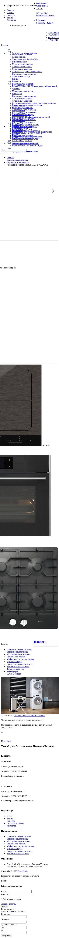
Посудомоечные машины (24, 74)
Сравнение (42, 6)
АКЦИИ (54, 40)
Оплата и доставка (15, 823)
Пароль (4, 894)
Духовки (16, 88)
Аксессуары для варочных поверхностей (31, 117)
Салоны (10, 12)
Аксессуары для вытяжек (24, 119)
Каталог (5, 45)
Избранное (42, 3)
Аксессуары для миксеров (24, 112)
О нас (9, 816)
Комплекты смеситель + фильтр (27, 133)
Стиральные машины (22, 66)
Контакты (11, 20)
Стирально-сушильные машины (27, 71)
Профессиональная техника (20, 664)
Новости (11, 15)
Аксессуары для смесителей (25, 143)
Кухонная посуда (14, 661)
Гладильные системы (22, 54)
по (2, 930)
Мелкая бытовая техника (18, 654)
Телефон (5, 919)
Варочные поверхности (23, 84)
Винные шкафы (19, 62)
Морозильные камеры (22, 64)
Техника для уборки (16, 657)
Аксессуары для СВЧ (22, 129)
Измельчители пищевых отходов (27, 145)
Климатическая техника (18, 666)
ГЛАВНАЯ (53, 33)
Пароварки (17, 93)
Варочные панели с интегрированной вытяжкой (34, 86)
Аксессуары (12, 671)
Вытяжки (16, 81)
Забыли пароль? (8, 904)
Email (3, 891)
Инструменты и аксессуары (25, 138)
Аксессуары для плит (22, 115)
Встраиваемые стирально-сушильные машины (34, 103)
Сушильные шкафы (21, 76)
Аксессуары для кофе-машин (25, 124)
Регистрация (48, 15)
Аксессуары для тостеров (24, 110)
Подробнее (6, 741)
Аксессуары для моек (22, 140)
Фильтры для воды (15, 669)
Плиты (15, 79)
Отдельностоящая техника (19, 649)
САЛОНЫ (54, 35)
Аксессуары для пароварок (24, 127)
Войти (39, 15)
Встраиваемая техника (17, 652)
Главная (10, 10)
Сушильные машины (22, 69)
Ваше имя (5, 914)
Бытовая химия (14, 674)
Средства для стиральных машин (27, 105)
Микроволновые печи (22, 91)
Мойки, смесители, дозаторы (20, 659)
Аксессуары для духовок (23, 122)
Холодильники (19, 57)
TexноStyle (23, 871)
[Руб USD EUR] (39, 8)
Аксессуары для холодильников (27, 137)
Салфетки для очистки (22, 107)
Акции (10, 818)
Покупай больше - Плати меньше (29, 715)
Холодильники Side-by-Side (25, 59)
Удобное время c (8, 924)
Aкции (10, 17)
